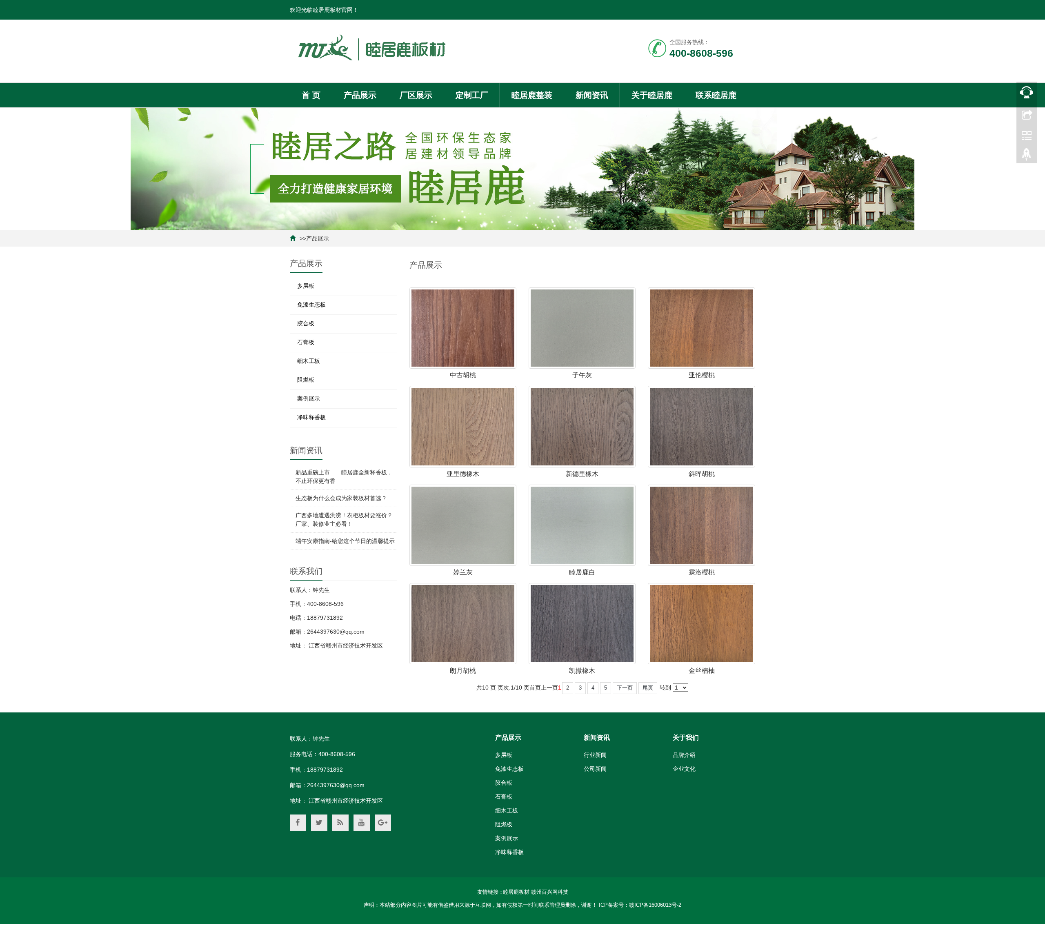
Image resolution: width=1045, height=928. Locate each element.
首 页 (311, 95)
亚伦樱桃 (702, 375)
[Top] (1026, 156)
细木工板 (308, 361)
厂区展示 (416, 95)
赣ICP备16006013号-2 (655, 905)
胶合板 (305, 323)
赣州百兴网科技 (549, 892)
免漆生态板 (311, 304)
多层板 (305, 286)
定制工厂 (472, 95)
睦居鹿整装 (531, 95)
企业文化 (684, 769)
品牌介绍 (684, 755)
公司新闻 (595, 769)
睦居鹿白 (582, 572)
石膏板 (305, 342)
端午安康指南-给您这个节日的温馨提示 (345, 541)
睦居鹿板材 (516, 892)
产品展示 (360, 95)
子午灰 (582, 375)
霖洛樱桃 (702, 572)
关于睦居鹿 (651, 95)
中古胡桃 (463, 375)
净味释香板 (311, 417)
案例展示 (308, 398)
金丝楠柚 (702, 670)
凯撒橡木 (582, 670)
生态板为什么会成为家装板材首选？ (341, 498)
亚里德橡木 (463, 473)
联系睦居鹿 (716, 95)
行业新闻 (595, 755)
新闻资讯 (592, 95)
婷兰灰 (463, 572)
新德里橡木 (582, 473)
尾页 (648, 688)
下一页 (625, 688)
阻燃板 (305, 379)
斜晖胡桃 (702, 473)
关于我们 (686, 737)
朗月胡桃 (463, 670)
